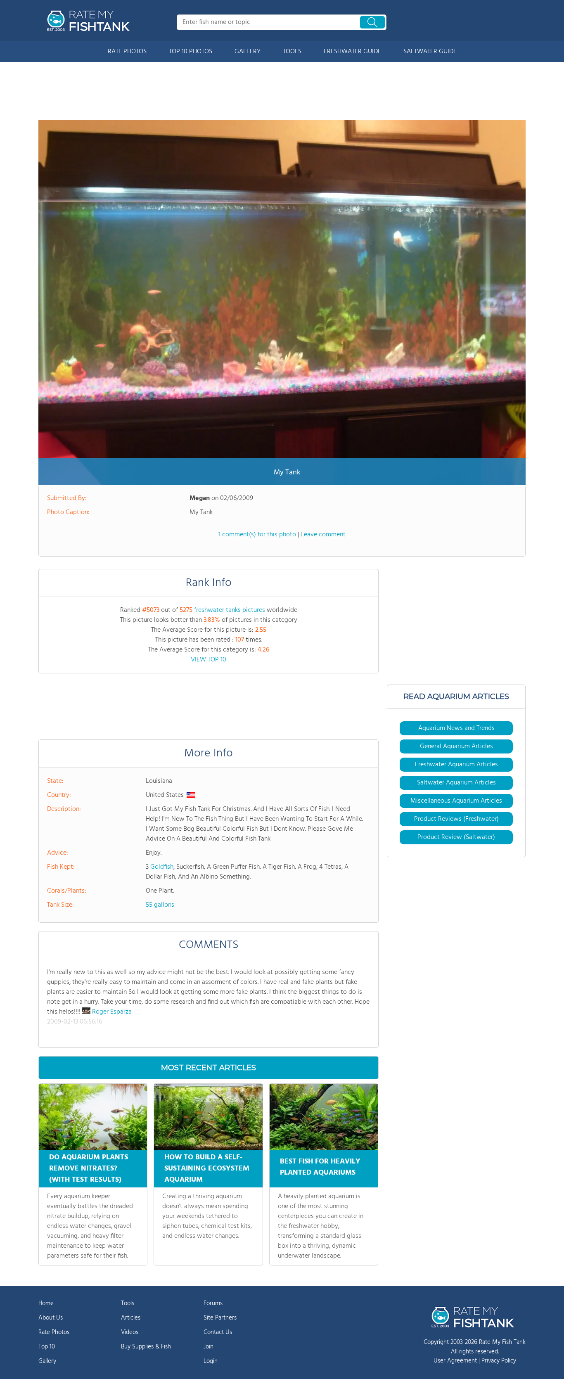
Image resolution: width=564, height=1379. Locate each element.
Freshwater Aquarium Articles (456, 764)
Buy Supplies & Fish (146, 1347)
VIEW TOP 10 (208, 659)
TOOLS (292, 51)
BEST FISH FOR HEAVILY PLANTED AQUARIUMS (320, 1167)
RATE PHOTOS (127, 51)
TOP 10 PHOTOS (190, 51)
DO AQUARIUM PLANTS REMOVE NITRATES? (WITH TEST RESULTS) (88, 1168)
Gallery (47, 1361)
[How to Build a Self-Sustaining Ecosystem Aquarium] (208, 1117)
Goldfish (161, 867)
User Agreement (455, 1361)
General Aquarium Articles (456, 746)
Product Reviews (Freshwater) (456, 819)
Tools (127, 1303)
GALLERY (248, 51)
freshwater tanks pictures (229, 610)
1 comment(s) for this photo (257, 534)
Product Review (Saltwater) (456, 837)
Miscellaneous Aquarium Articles (456, 801)
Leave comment (323, 534)
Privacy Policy (498, 1361)
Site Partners (220, 1318)
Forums (213, 1303)
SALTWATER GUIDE (430, 51)
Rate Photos (53, 1332)
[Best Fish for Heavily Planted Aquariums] (324, 1117)
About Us (50, 1318)
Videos (129, 1332)
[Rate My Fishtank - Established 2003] (90, 20)
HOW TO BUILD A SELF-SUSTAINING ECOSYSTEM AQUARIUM (206, 1168)
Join (208, 1347)
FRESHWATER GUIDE (352, 51)
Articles (130, 1318)
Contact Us (218, 1332)
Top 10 (46, 1347)
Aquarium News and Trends (456, 728)
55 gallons (160, 905)
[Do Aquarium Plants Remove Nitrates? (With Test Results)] (93, 1117)
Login (211, 1361)
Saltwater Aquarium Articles (456, 782)
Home (46, 1303)
